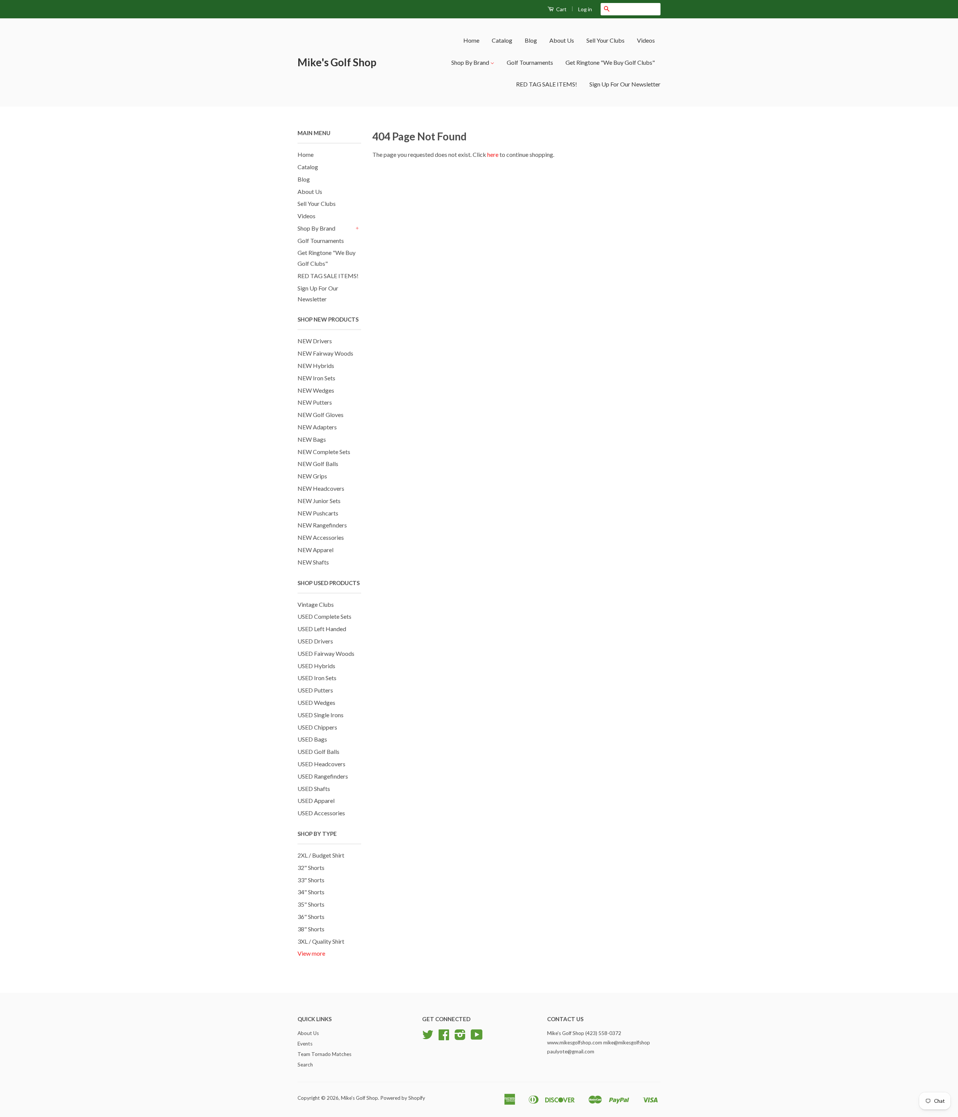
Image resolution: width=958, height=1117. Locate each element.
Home (471, 40)
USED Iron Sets (317, 677)
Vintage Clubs (316, 604)
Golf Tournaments (530, 62)
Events (305, 1044)
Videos (646, 40)
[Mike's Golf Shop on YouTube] (477, 1037)
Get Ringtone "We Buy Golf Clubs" (610, 62)
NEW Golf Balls (318, 463)
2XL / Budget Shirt (321, 855)
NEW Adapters (317, 426)
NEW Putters (315, 402)
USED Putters (315, 690)
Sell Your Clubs (605, 40)
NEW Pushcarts (318, 513)
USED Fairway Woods (326, 653)
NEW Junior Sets (319, 500)
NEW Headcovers (321, 488)
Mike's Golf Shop (337, 62)
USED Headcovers (321, 763)
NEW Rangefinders (322, 525)
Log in (585, 9)
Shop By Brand (470, 62)
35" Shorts (311, 904)
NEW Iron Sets (316, 377)
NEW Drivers (315, 340)
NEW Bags (312, 439)
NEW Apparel (315, 549)
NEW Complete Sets (324, 451)
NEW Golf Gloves (321, 414)
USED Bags (312, 739)
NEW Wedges (316, 390)
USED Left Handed (322, 628)
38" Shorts (311, 928)
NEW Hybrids (316, 365)
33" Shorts (311, 879)
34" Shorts (311, 891)
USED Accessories (321, 812)
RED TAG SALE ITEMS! (546, 84)
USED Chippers (317, 727)
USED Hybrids (316, 665)
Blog (531, 40)
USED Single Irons (321, 714)
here (492, 154)
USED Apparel (316, 800)
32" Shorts (311, 867)
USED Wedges (316, 702)
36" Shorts (311, 916)
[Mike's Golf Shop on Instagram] (460, 1037)
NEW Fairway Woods (325, 353)
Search (305, 1065)
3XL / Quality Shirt (321, 941)
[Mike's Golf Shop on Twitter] (427, 1037)
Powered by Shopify (402, 1098)
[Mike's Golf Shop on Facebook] (443, 1037)
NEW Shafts (313, 562)
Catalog (502, 40)
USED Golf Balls (318, 751)
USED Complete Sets (324, 616)
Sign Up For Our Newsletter (624, 84)
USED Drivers (315, 641)
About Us (561, 40)
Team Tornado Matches (324, 1054)
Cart (561, 9)
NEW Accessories (321, 537)
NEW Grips (312, 476)
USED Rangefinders (323, 776)
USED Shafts (314, 788)
